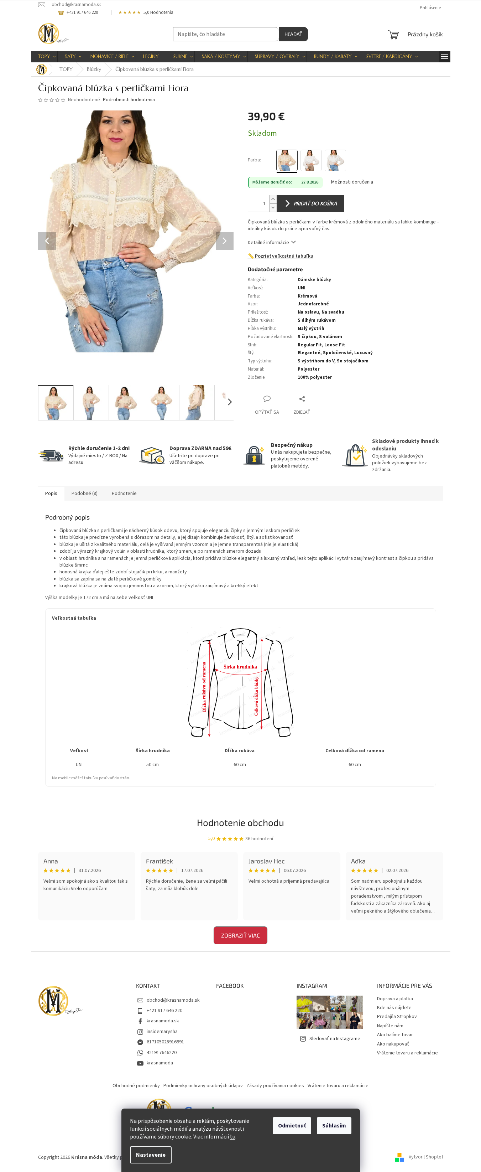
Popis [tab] (51, 493)
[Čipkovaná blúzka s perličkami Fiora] (287, 160)
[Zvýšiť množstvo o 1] (273, 199)
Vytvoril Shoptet (426, 1157)
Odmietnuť (292, 1126)
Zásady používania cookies (275, 1085)
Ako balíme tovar (395, 1034)
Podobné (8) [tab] (85, 493)
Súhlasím (334, 1126)
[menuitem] (44, 56)
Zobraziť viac (240, 935)
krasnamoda (160, 1063)
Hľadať (293, 34)
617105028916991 (165, 1041)
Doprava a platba (395, 998)
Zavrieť (317, 398)
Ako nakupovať (393, 1044)
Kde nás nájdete (394, 1007)
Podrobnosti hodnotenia (129, 100)
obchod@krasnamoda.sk (173, 1000)
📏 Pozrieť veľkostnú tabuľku (280, 256)
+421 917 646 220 (164, 1010)
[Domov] (41, 69)
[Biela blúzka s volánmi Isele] (311, 160)
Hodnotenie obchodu (240, 822)
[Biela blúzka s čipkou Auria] (335, 160)
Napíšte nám (390, 1025)
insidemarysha (162, 1031)
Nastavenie (151, 1155)
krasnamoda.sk (163, 1020)
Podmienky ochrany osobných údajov (203, 1085)
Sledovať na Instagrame (334, 1038)
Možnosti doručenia (352, 182)
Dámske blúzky (314, 280)
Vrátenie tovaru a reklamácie (407, 1053)
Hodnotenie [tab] (124, 493)
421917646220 (162, 1052)
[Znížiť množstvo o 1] (273, 207)
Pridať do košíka (315, 203)
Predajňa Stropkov (397, 1016)
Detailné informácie (268, 242)
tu (232, 1137)
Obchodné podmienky (136, 1085)
